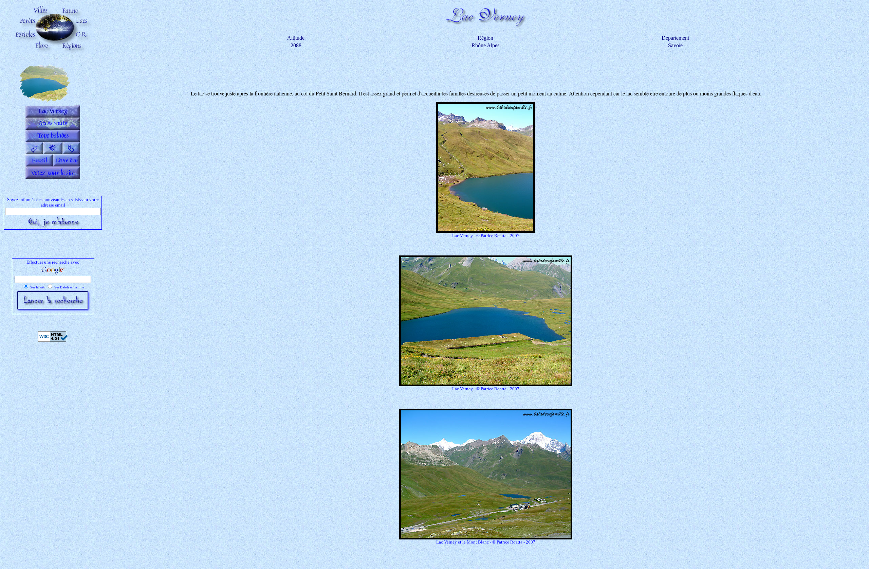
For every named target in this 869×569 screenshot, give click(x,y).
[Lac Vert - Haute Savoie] (71, 152)
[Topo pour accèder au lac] (52, 140)
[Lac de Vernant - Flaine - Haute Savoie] (34, 152)
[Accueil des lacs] (52, 152)
